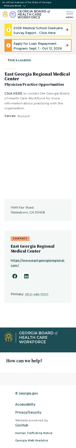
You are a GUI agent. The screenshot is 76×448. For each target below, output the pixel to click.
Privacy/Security (28, 412)
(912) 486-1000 (36, 294)
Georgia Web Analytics (31, 440)
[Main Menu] (69, 14)
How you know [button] (12, 6)
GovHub (21, 425)
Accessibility (25, 404)
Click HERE (13, 93)
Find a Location (19, 60)
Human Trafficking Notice (34, 432)
